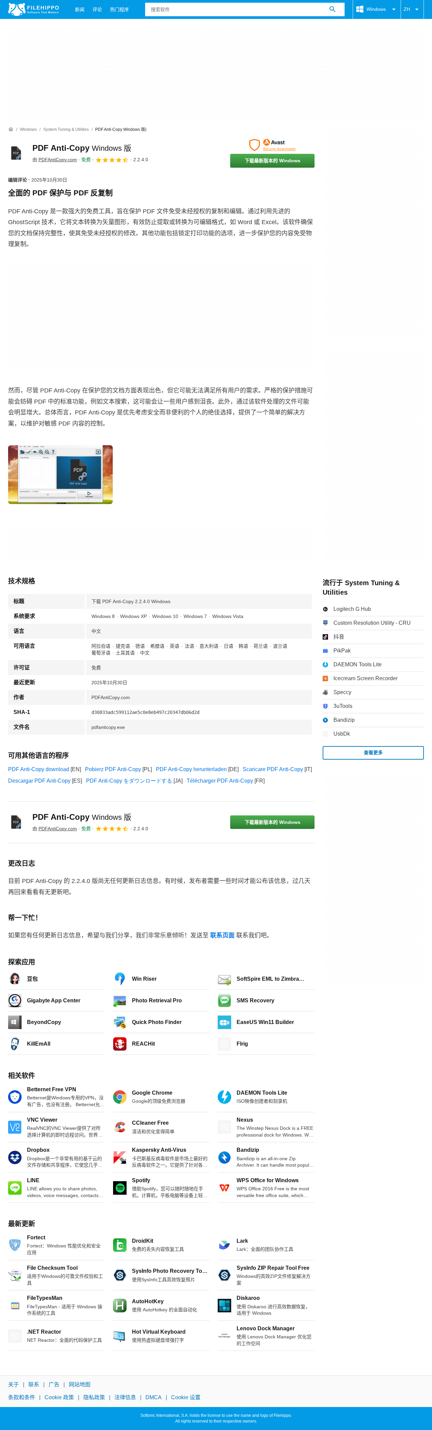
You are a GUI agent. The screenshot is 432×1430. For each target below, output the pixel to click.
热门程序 (119, 9)
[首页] (11, 129)
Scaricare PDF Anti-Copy (273, 769)
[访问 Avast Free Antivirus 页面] (272, 145)
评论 (97, 9)
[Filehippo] (33, 9)
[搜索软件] (332, 9)
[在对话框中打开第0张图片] (60, 474)
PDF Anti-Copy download (38, 769)
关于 (13, 1384)
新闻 (79, 9)
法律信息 (125, 1398)
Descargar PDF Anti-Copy (39, 781)
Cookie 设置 (185, 1398)
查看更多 (373, 752)
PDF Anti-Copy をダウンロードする (129, 781)
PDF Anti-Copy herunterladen (191, 769)
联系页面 (222, 935)
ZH (407, 9)
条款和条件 (21, 1398)
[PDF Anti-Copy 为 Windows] (16, 153)
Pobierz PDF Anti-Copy (113, 769)
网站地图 (79, 1384)
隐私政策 (94, 1398)
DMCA (153, 1398)
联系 (33, 1384)
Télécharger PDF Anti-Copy (220, 781)
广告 (54, 1384)
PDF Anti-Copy (81, 147)
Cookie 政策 (59, 1398)
